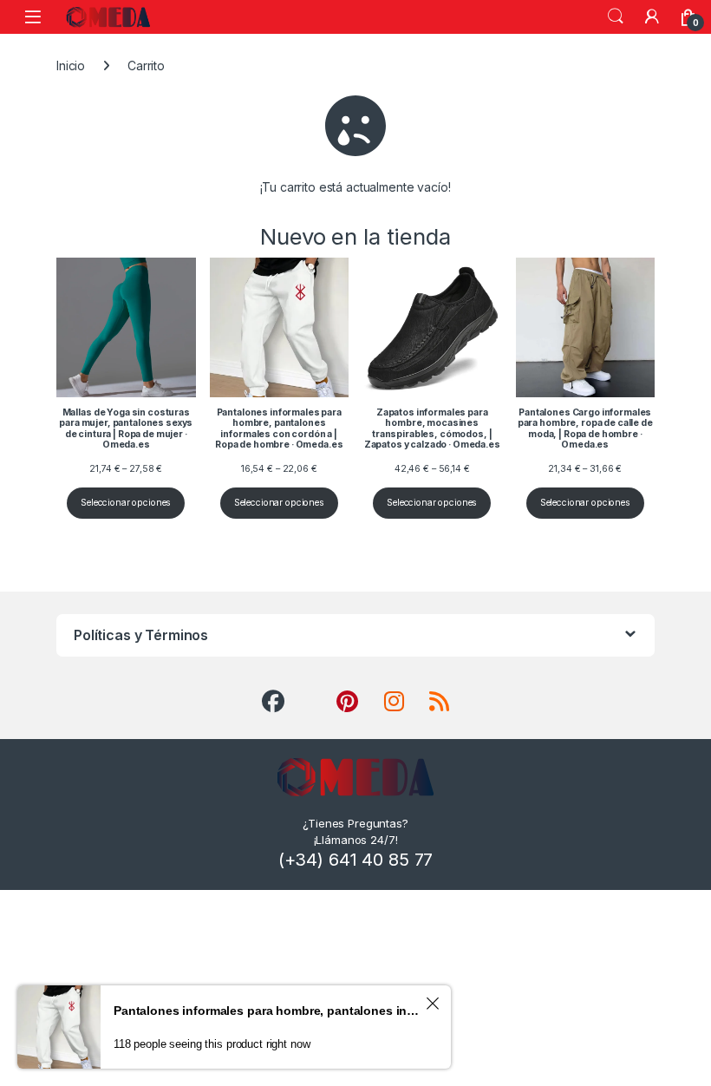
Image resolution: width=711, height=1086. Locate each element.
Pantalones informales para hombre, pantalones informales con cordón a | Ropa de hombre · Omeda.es (267, 1010)
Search (615, 16)
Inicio (70, 65)
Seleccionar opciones (126, 502)
